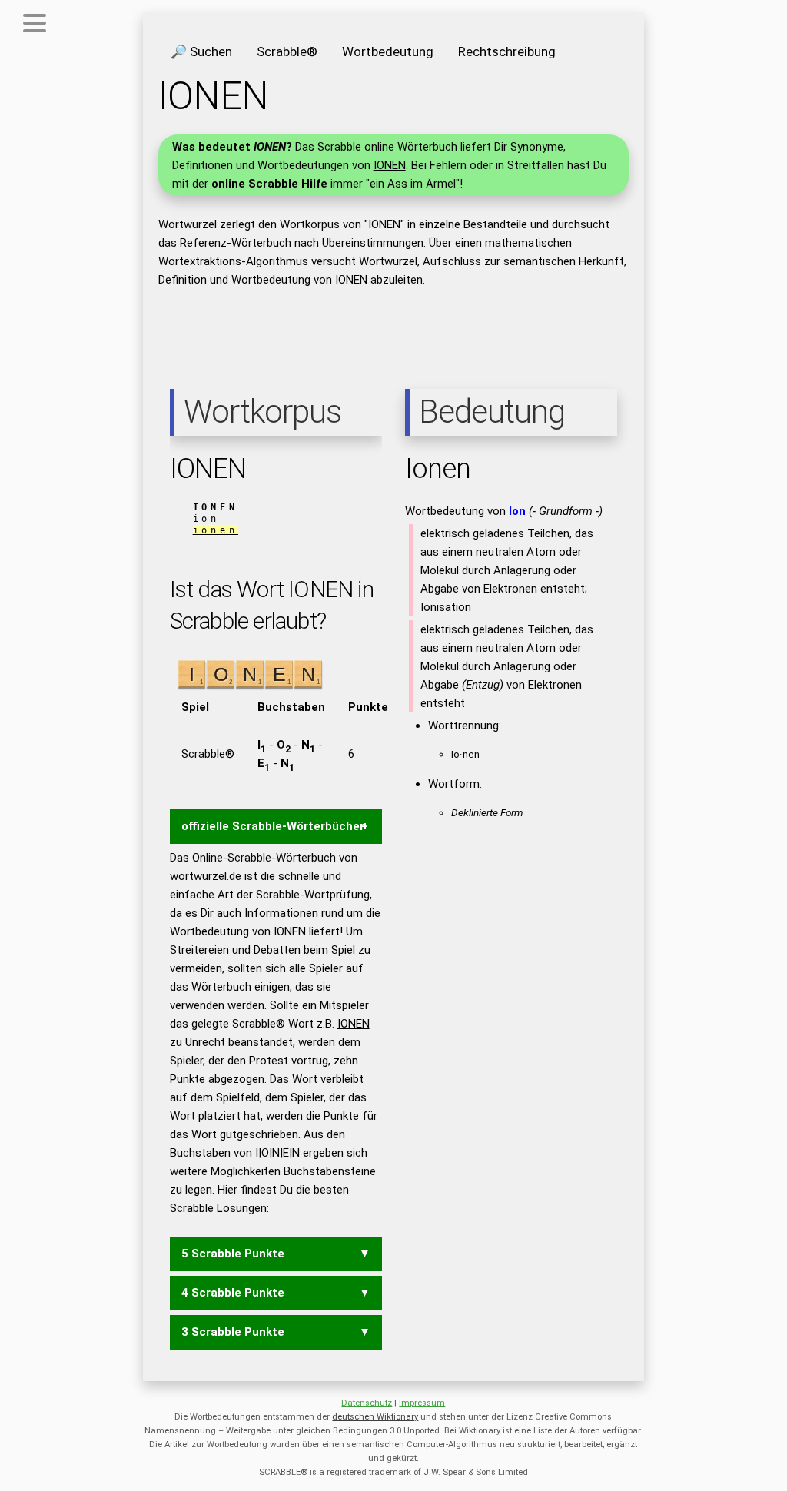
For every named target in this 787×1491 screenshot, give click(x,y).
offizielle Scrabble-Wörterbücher (272, 826)
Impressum (422, 1403)
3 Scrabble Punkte (232, 1332)
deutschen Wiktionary (375, 1417)
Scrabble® (287, 51)
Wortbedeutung (387, 51)
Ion (517, 511)
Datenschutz (366, 1403)
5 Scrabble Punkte (232, 1253)
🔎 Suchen (201, 51)
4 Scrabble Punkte (232, 1293)
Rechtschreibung (507, 51)
